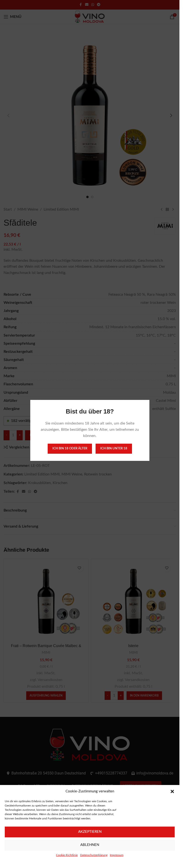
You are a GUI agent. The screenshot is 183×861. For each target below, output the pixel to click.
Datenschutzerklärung (93, 855)
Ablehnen (89, 845)
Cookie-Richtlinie (67, 855)
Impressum (116, 855)
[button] (172, 791)
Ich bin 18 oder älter (69, 448)
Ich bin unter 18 (113, 448)
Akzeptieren (90, 832)
